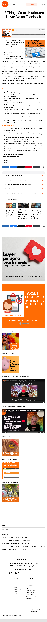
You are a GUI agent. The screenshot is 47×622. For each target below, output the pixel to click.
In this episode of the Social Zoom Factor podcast (15, 83)
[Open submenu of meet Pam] (20, 589)
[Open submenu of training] (20, 585)
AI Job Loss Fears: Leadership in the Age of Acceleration (22, 214)
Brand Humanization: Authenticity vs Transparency (17, 141)
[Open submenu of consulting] (20, 583)
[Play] (3, 402)
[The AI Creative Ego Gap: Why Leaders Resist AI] (11, 205)
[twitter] (9, 573)
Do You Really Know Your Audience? (13, 132)
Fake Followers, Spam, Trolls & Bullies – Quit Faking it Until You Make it (22, 134)
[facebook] (6, 573)
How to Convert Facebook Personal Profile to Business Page (19, 150)
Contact (12, 609)
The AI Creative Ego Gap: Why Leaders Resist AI (14, 537)
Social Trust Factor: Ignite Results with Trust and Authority (19, 137)
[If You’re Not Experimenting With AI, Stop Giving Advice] (36, 205)
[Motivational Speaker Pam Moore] (8, 1)
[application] (23, 391)
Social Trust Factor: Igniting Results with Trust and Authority (19, 143)
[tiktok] (18, 573)
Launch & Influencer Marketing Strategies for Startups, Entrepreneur (21, 145)
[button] (6, 211)
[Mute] (42, 402)
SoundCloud (7, 164)
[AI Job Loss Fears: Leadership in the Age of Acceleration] (23, 205)
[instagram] (11, 573)
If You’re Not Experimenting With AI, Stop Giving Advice (16, 543)
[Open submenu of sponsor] (20, 587)
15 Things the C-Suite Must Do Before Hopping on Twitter (19, 148)
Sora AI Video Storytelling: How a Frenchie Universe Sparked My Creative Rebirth (23, 546)
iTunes (6, 160)
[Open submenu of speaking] (20, 581)
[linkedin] (16, 573)
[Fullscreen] (43, 402)
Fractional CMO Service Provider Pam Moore (12, 615)
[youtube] (13, 573)
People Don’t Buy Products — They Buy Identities (15, 549)
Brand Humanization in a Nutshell (12, 139)
